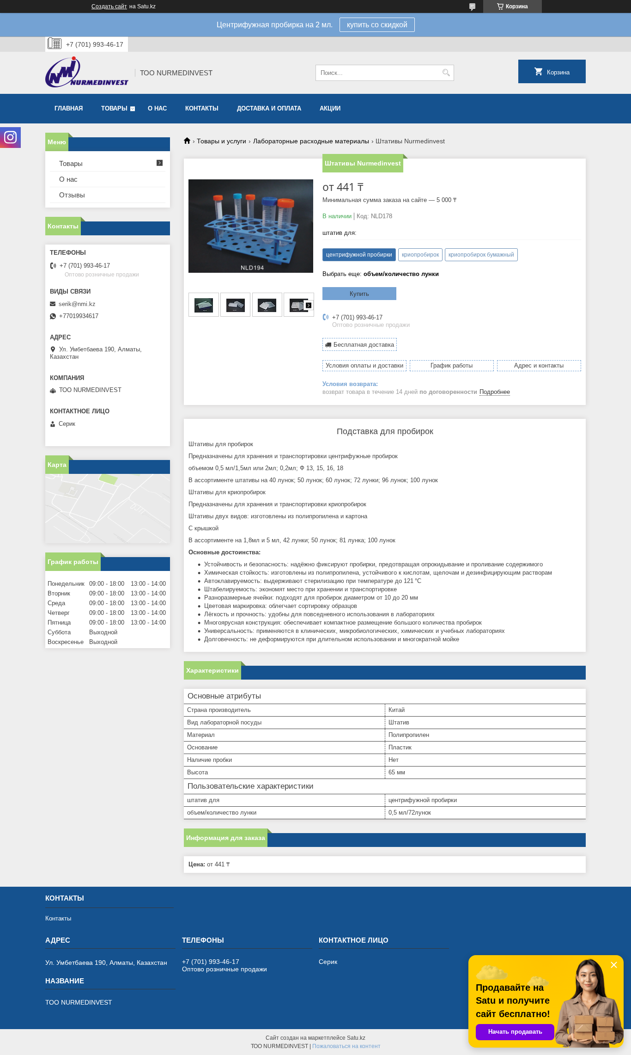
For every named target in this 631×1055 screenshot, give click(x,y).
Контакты (201, 108)
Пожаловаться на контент (346, 1046)
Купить (359, 293)
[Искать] (446, 73)
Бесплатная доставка (364, 344)
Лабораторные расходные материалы (311, 141)
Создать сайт (109, 6)
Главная (69, 108)
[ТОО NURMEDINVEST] (86, 72)
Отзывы (72, 195)
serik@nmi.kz (77, 304)
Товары (114, 108)
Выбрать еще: (380, 273)
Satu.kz (356, 1038)
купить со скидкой (377, 25)
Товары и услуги (221, 141)
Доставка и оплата (269, 108)
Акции (330, 108)
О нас (157, 108)
